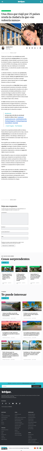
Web (2, 236)
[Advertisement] (14, 189)
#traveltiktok (8, 122)
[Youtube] (13, 403)
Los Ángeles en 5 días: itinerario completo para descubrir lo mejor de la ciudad (10, 334)
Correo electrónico (5, 231)
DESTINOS (3, 412)
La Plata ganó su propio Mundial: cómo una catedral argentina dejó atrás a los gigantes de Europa (21, 277)
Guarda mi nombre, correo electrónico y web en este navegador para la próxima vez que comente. (12, 242)
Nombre (3, 226)
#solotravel (20, 117)
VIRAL (16, 412)
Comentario (4, 212)
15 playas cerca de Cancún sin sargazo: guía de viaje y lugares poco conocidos (30, 314)
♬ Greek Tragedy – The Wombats (13, 126)
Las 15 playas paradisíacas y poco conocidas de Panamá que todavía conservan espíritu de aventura (31, 334)
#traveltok (15, 122)
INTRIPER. (10, 406)
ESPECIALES (31, 412)
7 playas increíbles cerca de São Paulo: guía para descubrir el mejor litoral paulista (10, 314)
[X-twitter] (9, 403)
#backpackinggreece (10, 121)
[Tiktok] (20, 403)
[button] (2, 2)
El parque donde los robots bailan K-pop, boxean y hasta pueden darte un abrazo (7, 277)
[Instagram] (6, 403)
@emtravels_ (8, 113)
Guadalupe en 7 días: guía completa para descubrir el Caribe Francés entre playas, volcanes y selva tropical (31, 354)
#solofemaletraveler (10, 119)
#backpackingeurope (21, 121)
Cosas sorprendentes (6, 10)
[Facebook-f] (2, 403)
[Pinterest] (16, 403)
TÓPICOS (3, 427)
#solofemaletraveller (21, 119)
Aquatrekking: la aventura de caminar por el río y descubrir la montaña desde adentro (35, 277)
